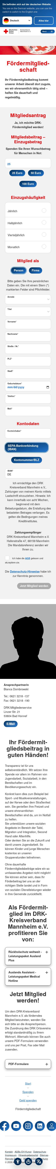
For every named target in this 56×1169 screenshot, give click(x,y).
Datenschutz (39, 1151)
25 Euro (17, 173)
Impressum (11, 1155)
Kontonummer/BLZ (26, 460)
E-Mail (11, 724)
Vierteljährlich (16, 235)
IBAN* (10, 470)
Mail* (9, 408)
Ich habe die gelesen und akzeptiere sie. (24, 560)
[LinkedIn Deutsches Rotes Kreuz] (40, 1126)
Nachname (12, 334)
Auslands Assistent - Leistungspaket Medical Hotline (24, 976)
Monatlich (14, 247)
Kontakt (9, 1151)
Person (18, 270)
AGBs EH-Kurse (23, 1151)
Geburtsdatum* (14, 383)
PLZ (9, 358)
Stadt (10, 371)
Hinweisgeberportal (28, 1155)
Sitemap (44, 1155)
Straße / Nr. (13, 346)
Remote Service (13, 1158)
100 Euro (28, 184)
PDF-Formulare (18, 1064)
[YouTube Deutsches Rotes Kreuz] (16, 1126)
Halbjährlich (15, 223)
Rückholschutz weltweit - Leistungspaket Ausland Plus (25, 956)
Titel (9, 309)
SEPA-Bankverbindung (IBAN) (23, 447)
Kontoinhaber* (14, 430)
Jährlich (12, 211)
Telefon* (11, 396)
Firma (35, 270)
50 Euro (36, 173)
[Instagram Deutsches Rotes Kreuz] (28, 1126)
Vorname (11, 321)
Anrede (10, 296)
